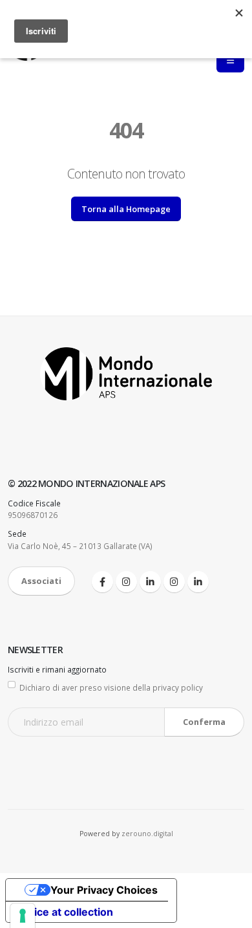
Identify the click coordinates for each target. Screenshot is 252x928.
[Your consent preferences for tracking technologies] (22, 915)
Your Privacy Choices (104, 889)
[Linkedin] (150, 581)
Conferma (204, 722)
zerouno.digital (147, 833)
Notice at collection (64, 911)
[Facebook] (102, 581)
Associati (41, 581)
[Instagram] (126, 581)
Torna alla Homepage (126, 209)
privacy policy (177, 687)
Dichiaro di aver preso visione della (111, 687)
